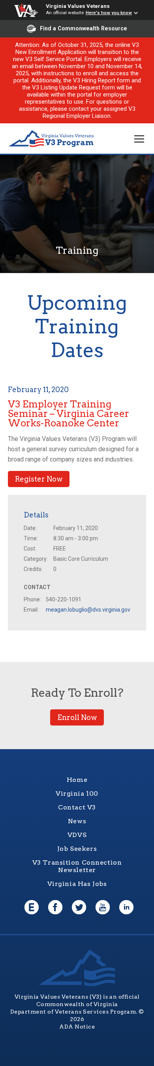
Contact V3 (77, 807)
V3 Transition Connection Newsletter (77, 866)
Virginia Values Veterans (78, 6)
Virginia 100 (77, 793)
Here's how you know (109, 12)
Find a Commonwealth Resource (83, 28)
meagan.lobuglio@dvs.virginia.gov (88, 609)
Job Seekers (77, 848)
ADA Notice (77, 1026)
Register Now (38, 479)
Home (77, 779)
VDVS (77, 835)
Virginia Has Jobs (77, 883)
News (77, 821)
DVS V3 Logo (51, 139)
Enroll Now (77, 717)
